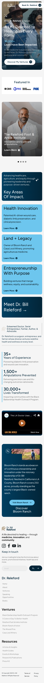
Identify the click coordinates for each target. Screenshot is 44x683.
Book (7, 20)
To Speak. (26, 20)
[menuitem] (8, 584)
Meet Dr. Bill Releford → (16, 307)
